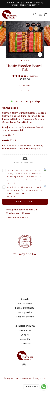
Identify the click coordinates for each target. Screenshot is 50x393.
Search (25, 299)
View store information (17, 217)
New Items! (25, 330)
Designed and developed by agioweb (25, 378)
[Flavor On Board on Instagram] (24, 364)
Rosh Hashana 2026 (25, 325)
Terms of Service (25, 316)
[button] (10, 279)
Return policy (25, 303)
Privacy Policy (25, 312)
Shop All (25, 334)
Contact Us (25, 343)
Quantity (25, 86)
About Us (25, 339)
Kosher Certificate (25, 308)
